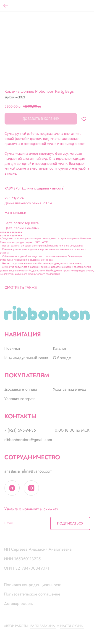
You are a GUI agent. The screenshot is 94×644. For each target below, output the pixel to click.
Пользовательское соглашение (32, 594)
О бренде (62, 358)
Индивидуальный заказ (26, 358)
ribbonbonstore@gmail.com (28, 440)
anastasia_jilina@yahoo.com (28, 471)
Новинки (12, 348)
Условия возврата (20, 399)
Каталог (59, 348)
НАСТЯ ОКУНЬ (71, 625)
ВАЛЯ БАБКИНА (42, 625)
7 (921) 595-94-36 (20, 430)
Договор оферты (19, 603)
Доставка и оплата (20, 389)
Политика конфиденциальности (32, 585)
